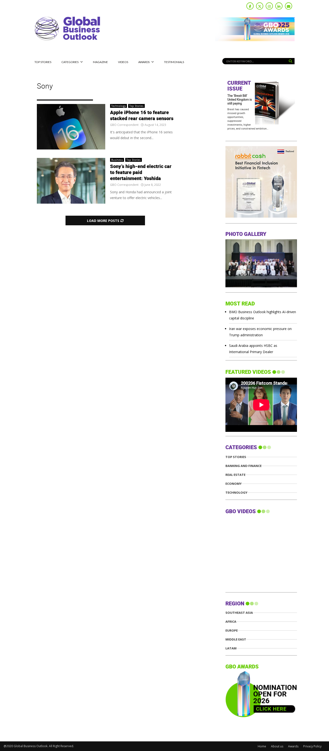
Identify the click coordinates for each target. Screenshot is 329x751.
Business (117, 160)
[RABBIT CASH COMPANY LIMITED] (261, 216)
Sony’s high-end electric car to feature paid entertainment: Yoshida (140, 172)
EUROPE (231, 630)
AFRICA (230, 622)
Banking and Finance (243, 466)
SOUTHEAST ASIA (239, 613)
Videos (123, 62)
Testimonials (174, 62)
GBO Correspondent (124, 125)
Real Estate (235, 475)
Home (262, 746)
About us (277, 746)
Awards (144, 62)
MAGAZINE (100, 62)
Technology (118, 106)
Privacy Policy (312, 746)
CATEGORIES (70, 62)
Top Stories (42, 62)
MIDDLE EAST (235, 639)
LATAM (231, 648)
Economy (233, 484)
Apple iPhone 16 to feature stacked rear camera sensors (141, 115)
